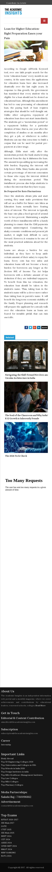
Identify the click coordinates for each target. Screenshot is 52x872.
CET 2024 (5, 839)
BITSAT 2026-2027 (9, 819)
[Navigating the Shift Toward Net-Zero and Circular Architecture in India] (26, 356)
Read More (40, 705)
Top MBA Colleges (9, 781)
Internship (6, 744)
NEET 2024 (6, 836)
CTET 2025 (6, 829)
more (44, 327)
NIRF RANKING (8, 852)
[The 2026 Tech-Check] (26, 437)
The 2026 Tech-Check (16, 456)
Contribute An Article (16, 3)
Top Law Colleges (9, 778)
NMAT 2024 (6, 849)
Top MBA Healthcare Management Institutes (22, 775)
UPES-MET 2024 (9, 846)
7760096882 (23, 797)
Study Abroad (7, 758)
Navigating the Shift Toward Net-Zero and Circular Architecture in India (26, 376)
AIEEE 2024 (6, 842)
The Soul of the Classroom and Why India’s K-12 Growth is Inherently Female (27, 417)
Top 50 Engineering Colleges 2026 (17, 762)
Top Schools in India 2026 (13, 768)
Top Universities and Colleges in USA (18, 765)
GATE (4, 826)
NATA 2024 (6, 856)
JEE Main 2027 (7, 823)
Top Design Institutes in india (15, 771)
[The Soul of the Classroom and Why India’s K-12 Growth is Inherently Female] (26, 397)
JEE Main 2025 (7, 833)
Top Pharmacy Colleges (12, 785)
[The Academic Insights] (19, 11)
